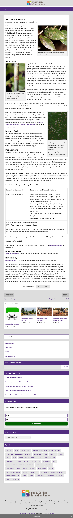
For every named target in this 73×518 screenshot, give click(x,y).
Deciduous (19, 454)
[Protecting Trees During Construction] (12, 314)
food (61, 454)
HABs (14, 457)
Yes (39, 287)
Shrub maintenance (13, 472)
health (39, 457)
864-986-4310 (22, 513)
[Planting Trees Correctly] (44, 312)
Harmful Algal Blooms (27, 457)
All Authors (8, 347)
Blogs (57, 450)
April (16, 450)
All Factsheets (9, 343)
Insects (33, 461)
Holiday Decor (50, 457)
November (29, 465)
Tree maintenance (12, 476)
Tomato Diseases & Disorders (14, 377)
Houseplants (23, 461)
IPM (39, 461)
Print (35, 22)
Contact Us (51, 513)
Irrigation (46, 461)
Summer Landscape (58, 472)
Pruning (32, 468)
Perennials (40, 465)
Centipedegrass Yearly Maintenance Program (19, 386)
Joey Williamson (10, 260)
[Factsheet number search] (32, 367)
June (54, 461)
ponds (25, 468)
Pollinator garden (13, 468)
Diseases (28, 454)
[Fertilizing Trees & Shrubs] (28, 312)
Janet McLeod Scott (12, 253)
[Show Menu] (5, 8)
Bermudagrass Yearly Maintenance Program (18, 381)
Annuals (9, 450)
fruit (8, 457)
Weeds (31, 476)
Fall (45, 454)
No (46, 287)
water (24, 476)
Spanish (25, 472)
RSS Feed (8, 352)
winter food (40, 476)
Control (9, 454)
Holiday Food (11, 461)
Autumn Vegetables (40, 450)
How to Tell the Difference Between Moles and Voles (21, 395)
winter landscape (12, 479)
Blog (51, 450)
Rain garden (42, 468)
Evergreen (37, 454)
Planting (49, 465)
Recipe (51, 468)
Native (21, 465)
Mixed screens (11, 465)
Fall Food (53, 454)
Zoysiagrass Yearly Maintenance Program (18, 390)
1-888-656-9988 (31, 513)
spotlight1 (34, 472)
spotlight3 (45, 472)
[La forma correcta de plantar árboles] (60, 312)
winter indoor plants (54, 476)
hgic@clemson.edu (55, 245)
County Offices (10, 356)
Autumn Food (25, 450)
